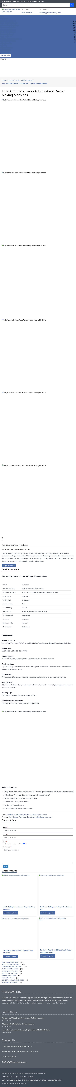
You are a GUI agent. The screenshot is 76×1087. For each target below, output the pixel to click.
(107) (25, 967)
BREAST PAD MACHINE (8, 32)
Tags (16, 1076)
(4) (27, 980)
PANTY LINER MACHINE (8, 28)
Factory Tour (5, 50)
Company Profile (6, 48)
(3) (21, 973)
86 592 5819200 (26, 13)
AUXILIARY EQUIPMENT (8, 41)
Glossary (22, 1076)
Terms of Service (7, 1076)
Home (2, 17)
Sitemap (30, 1076)
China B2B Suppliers (13, 1080)
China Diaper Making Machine (31, 1080)
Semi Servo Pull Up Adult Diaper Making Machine (18, 951)
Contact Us (4, 52)
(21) (21, 969)
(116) (22, 962)
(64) (21, 971)
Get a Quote (5, 55)
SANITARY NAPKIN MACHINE (10, 26)
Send (5, 866)
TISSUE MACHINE (6, 37)
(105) (23, 964)
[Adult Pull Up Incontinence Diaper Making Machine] (17, 889)
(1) (21, 982)
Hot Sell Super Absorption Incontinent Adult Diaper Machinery (30, 817)
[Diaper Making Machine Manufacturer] (13, 11)
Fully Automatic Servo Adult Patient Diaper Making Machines (24, 83)
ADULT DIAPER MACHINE (8, 23)
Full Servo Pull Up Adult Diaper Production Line (55, 908)
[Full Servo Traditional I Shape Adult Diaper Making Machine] (53, 932)
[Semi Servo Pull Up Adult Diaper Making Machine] (17, 933)
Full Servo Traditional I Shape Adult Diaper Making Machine (56, 951)
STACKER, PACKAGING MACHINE (11, 39)
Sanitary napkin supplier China (51, 1080)
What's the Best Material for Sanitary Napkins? (18, 1024)
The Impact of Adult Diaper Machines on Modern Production (23, 1018)
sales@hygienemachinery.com (50, 13)
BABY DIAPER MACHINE (8, 21)
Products (4, 19)
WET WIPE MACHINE (7, 35)
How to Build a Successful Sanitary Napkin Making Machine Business (26, 1030)
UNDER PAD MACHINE (7, 30)
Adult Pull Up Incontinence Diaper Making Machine (19, 908)
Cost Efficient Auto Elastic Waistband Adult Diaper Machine (26, 815)
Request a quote (9, 566)
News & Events (5, 44)
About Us (3, 46)
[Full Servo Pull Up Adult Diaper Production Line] (53, 889)
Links (3, 1080)
